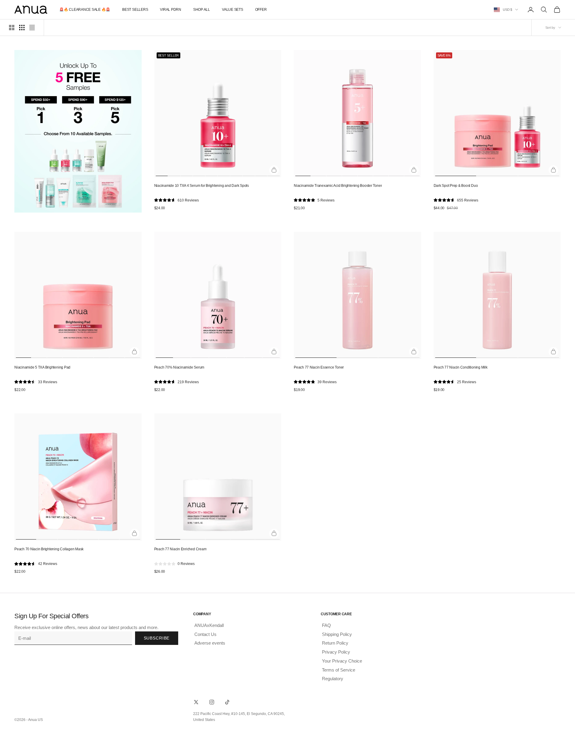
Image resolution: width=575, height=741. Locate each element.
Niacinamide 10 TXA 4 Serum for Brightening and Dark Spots (201, 186)
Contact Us (205, 634)
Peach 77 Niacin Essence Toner (319, 367)
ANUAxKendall (209, 625)
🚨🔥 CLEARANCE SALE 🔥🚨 (84, 9)
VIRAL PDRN (170, 9)
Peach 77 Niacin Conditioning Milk (461, 367)
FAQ (326, 625)
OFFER (261, 9)
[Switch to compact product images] (32, 27)
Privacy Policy (336, 651)
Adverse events (209, 642)
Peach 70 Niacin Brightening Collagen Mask (49, 549)
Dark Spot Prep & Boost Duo (456, 186)
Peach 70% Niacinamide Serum (179, 367)
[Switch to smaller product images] (22, 27)
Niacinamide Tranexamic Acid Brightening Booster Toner (338, 186)
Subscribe (157, 638)
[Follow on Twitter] (196, 702)
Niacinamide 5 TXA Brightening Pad (42, 367)
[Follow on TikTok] (227, 702)
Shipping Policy (337, 634)
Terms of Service (338, 669)
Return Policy (335, 642)
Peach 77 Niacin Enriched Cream (180, 549)
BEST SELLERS (135, 9)
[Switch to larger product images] (11, 27)
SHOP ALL (201, 9)
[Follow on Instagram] (212, 702)
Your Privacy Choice (342, 660)
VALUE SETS (232, 9)
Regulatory (332, 678)
